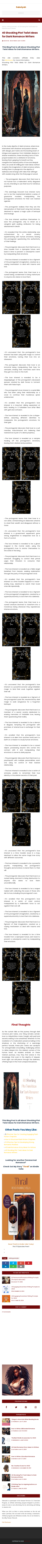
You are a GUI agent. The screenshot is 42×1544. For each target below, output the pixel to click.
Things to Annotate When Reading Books (25, 1419)
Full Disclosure (6, 1522)
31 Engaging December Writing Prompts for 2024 (25, 1288)
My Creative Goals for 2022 (20, 1466)
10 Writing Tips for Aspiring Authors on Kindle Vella (24, 1485)
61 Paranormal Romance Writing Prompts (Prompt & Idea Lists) (25, 1279)
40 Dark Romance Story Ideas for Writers (20, 1147)
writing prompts (12, 26)
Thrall (26, 1166)
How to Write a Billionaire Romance (23, 1429)
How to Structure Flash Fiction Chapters (20, 1139)
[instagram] (35, 1407)
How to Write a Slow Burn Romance (23, 1456)
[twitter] (16, 1407)
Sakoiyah (21, 7)
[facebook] (6, 1407)
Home (4, 26)
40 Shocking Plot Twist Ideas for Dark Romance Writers (23, 1476)
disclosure (9, 60)
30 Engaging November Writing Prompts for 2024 (24, 1297)
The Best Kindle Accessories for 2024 (23, 1438)
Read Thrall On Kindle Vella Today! (21, 1244)
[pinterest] (26, 1407)
